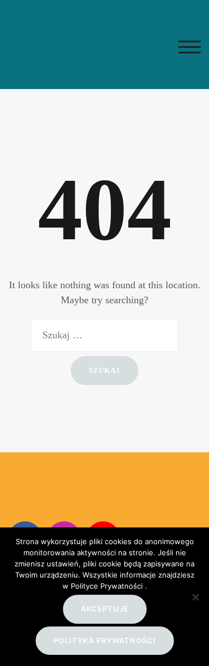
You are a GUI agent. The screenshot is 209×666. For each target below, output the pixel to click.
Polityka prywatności (105, 640)
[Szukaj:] (104, 335)
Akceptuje (105, 608)
